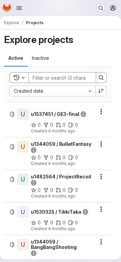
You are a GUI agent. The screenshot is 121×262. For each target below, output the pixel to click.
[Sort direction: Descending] (101, 91)
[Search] (101, 77)
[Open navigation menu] (19, 8)
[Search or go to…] (101, 8)
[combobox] (52, 91)
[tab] (16, 58)
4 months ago (61, 130)
